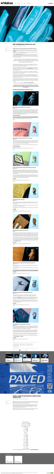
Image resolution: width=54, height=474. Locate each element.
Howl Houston (19, 86)
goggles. (22, 336)
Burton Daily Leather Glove (16, 85)
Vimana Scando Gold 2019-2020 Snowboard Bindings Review (18, 358)
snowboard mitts (30, 68)
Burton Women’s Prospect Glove (24, 85)
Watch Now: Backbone (18, 459)
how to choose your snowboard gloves (29, 82)
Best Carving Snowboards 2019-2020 (9, 358)
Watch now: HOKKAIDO (9, 459)
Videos (6, 395)
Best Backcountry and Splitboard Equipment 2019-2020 (44, 358)
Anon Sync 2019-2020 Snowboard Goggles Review (27, 357)
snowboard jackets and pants (19, 54)
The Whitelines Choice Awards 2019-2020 (36, 358)
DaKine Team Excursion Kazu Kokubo (33, 85)
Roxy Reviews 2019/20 (16, 346)
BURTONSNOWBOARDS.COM (35, 449)
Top (13, 119)
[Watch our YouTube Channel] (50, 3)
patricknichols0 (6, 402)
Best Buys (6, 43)
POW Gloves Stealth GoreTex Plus (26, 86)
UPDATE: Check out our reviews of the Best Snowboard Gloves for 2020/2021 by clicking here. (24, 48)
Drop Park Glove (15, 86)
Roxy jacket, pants (17, 336)
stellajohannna (6, 49)
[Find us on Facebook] (49, 3)
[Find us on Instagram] (51, 3)
